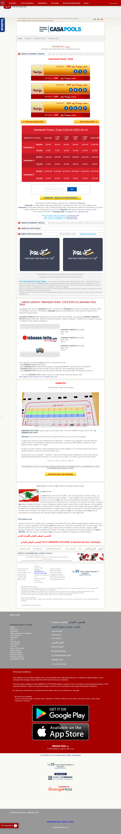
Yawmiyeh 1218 (83, 212)
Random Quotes (16, 655)
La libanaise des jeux (42, 283)
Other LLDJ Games (17, 648)
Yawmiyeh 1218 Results (77, 203)
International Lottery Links (60, 821)
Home (12, 627)
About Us (13, 629)
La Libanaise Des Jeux (69, 18)
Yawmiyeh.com (71, 212)
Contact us (14, 631)
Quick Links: (15, 615)
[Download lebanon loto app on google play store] (60, 721)
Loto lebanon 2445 (17, 659)
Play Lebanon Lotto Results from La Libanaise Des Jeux (38, 377)
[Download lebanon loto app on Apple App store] (60, 740)
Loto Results (14, 644)
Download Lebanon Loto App (21, 625)
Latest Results (57, 631)
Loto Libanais (15, 642)
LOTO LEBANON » (27, 3)
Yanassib (13, 646)
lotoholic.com (32, 812)
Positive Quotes (16, 652)
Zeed (12, 640)
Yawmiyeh (14, 638)
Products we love (16, 657)
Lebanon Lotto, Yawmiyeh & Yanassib (47, 699)
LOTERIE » (13, 3)
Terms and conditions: (22, 672)
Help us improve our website (20, 633)
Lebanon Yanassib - (68, 622)
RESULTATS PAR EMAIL (72, 3)
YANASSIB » (55, 3)
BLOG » (87, 3)
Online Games (15, 650)
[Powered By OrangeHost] (60, 792)
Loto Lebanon (15, 635)
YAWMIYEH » (43, 3)
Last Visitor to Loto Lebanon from (60, 755)
